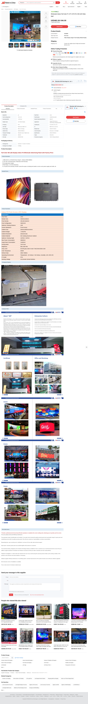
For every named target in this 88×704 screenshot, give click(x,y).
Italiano (37, 696)
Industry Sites (52, 694)
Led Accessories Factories (7, 684)
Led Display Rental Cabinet (40, 678)
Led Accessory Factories (45, 684)
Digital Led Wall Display (66, 684)
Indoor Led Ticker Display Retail (67, 678)
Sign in (85, 3)
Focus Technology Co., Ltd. (35, 698)
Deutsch (41, 696)
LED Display (16, 9)
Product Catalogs (19, 657)
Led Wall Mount (76, 684)
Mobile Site (72, 694)
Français (27, 696)
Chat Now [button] (79, 26)
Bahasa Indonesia (80, 696)
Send (11, 594)
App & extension (71, 6)
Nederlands (46, 696)
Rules (86, 6)
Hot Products (12, 694)
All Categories (6, 6)
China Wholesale (39, 694)
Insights (76, 694)
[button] (59, 108)
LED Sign (24, 665)
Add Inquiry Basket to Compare (25, 50)
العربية (51, 696)
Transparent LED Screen (70, 665)
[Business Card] (84, 111)
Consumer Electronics (8, 9)
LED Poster (46, 662)
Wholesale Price (46, 694)
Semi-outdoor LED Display (18, 678)
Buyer (57, 6)
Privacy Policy (63, 698)
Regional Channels (59, 694)
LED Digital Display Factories (21, 684)
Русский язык (32, 696)
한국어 (54, 696)
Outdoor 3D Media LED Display (50, 660)
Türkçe (69, 696)
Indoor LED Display (22, 9)
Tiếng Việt (73, 696)
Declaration (57, 698)
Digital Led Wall (56, 684)
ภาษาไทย (65, 696)
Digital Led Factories (33, 684)
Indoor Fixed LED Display (6, 662)
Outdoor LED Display (6, 678)
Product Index (66, 694)
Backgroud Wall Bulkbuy (34, 687)
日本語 (58, 696)
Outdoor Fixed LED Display (70, 660)
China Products (19, 694)
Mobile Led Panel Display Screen (20, 687)
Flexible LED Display (69, 662)
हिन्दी (61, 696)
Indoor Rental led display (27, 660)
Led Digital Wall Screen (6, 687)
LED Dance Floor (47, 665)
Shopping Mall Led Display (53, 678)
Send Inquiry (59, 26)
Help (64, 6)
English (14, 696)
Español (18, 696)
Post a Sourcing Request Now (37, 594)
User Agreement (51, 698)
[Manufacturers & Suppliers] (8, 2)
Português (22, 696)
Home (2, 9)
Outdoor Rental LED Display (6, 660)
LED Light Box (29, 678)
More (2, 690)
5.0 (71, 108)
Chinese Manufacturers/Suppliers (28, 694)
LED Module (3, 665)
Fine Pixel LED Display (27, 662)
